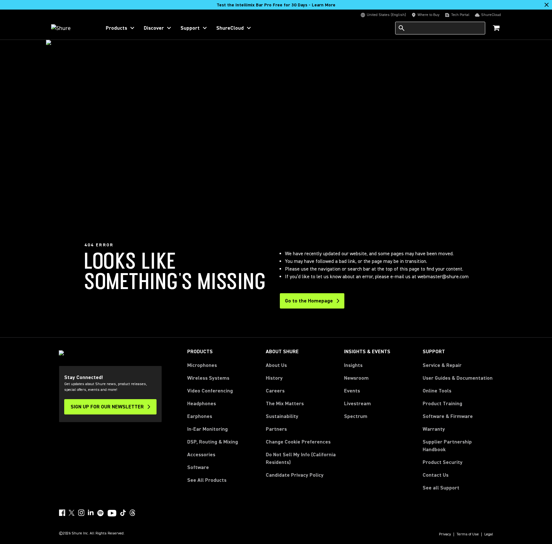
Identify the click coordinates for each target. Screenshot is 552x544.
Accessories (201, 454)
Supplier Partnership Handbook (457, 446)
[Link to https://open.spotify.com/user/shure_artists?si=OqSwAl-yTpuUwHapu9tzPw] (100, 513)
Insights (353, 365)
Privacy (445, 534)
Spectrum (355, 416)
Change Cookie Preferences (298, 442)
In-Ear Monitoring (207, 429)
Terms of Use (467, 534)
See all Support (441, 488)
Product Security (443, 462)
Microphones (202, 365)
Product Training (442, 403)
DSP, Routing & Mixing (212, 442)
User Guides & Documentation (458, 378)
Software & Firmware (448, 416)
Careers (275, 391)
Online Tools (437, 391)
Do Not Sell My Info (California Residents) (301, 458)
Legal (488, 534)
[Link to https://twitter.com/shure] (71, 513)
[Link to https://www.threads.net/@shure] (132, 513)
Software (198, 467)
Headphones (201, 403)
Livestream (357, 403)
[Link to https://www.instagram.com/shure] (81, 513)
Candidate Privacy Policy (295, 475)
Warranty (434, 429)
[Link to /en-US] (72, 28)
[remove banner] (546, 4)
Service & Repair (442, 365)
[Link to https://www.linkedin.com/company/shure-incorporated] (91, 513)
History (274, 378)
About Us (276, 365)
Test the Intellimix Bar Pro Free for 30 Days (276, 5)
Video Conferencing (210, 391)
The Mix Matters (285, 403)
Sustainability (282, 416)
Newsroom (356, 378)
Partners (276, 429)
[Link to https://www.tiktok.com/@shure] (123, 513)
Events (352, 391)
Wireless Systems (208, 378)
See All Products (206, 480)
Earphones (199, 416)
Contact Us (435, 475)
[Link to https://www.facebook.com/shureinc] (62, 513)
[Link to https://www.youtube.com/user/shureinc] (112, 514)
